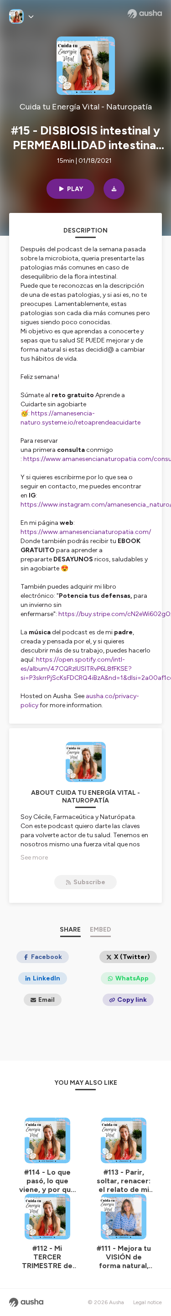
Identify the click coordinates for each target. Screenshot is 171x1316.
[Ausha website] (145, 13)
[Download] (114, 188)
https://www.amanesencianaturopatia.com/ (86, 532)
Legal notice (147, 1302)
